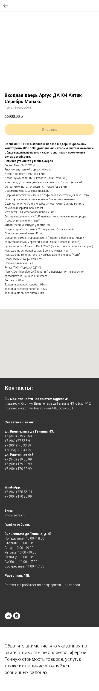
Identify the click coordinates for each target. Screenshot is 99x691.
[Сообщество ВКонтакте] (8, 615)
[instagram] (16, 615)
